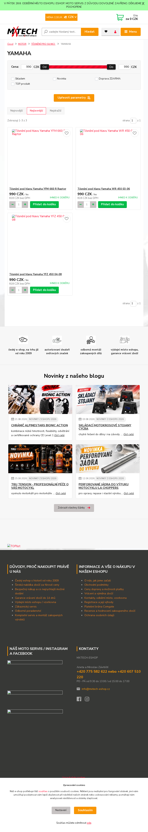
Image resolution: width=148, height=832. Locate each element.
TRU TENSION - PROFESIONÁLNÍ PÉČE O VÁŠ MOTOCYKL (40, 486)
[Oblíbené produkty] (106, 31)
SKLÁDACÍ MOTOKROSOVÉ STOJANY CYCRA (105, 427)
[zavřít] (143, 4)
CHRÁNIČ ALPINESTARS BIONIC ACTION (39, 425)
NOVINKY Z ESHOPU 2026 (42, 419)
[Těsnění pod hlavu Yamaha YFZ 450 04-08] (40, 243)
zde (89, 823)
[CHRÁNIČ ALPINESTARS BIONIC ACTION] (40, 399)
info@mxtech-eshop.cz (96, 689)
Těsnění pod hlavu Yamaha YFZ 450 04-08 (35, 274)
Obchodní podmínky (96, 585)
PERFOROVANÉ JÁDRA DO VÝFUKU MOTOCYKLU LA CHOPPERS (104, 486)
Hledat (90, 32)
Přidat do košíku (44, 204)
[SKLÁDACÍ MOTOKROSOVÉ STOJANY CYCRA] (108, 399)
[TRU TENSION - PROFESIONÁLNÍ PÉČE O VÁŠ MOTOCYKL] (40, 458)
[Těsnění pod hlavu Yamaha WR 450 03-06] (108, 157)
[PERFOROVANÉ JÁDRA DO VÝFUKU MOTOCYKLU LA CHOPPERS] (108, 458)
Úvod (10, 44)
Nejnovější (16, 110)
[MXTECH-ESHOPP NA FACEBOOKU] (35, 698)
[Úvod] (23, 32)
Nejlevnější (36, 110)
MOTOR (22, 44)
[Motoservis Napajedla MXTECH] (34, 674)
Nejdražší (55, 110)
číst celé (59, 435)
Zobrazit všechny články (71, 507)
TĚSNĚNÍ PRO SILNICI (43, 44)
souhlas (43, 791)
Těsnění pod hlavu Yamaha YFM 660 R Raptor (37, 189)
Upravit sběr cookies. (74, 777)
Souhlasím (85, 810)
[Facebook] (81, 700)
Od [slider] (44, 67)
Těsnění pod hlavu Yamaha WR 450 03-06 (103, 189)
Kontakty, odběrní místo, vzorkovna (105, 598)
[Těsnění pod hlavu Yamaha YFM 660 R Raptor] (40, 157)
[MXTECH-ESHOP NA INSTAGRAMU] (35, 717)
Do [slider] (111, 67)
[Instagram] (89, 700)
